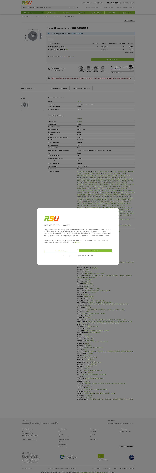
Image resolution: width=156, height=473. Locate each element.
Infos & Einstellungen (61, 251)
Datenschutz (74, 256)
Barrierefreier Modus (86, 256)
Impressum (66, 256)
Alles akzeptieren (95, 251)
